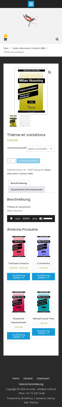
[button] (49, 72)
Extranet (28, 378)
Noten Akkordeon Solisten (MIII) (29, 48)
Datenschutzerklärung (31, 384)
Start (5, 48)
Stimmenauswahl (16, 147)
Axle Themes (31, 402)
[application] (31, 218)
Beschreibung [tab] (19, 183)
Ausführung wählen (18, 276)
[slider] (48, 218)
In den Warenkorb (28, 160)
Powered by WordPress (20, 398)
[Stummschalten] (41, 218)
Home (15, 378)
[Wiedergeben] (11, 218)
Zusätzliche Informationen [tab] (27, 189)
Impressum (43, 378)
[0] (5, 39)
